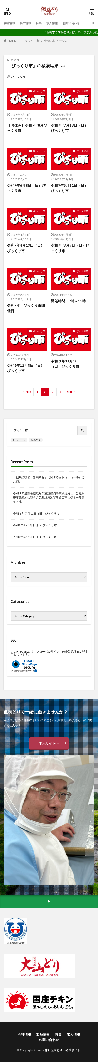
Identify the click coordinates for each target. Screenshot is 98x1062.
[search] (82, 430)
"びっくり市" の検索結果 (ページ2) (46, 40)
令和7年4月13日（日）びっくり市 (25, 248)
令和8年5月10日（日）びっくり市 (35, 537)
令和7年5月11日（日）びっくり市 (69, 188)
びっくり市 (39, 91)
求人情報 (52, 23)
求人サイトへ (49, 743)
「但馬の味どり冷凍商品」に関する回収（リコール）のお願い (48, 479)
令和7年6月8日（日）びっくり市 (26, 188)
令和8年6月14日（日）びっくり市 (35, 525)
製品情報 (25, 23)
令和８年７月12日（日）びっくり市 (36, 513)
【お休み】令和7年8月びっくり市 (27, 128)
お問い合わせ (71, 23)
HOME (12, 40)
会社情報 (9, 23)
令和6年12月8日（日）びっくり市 (25, 368)
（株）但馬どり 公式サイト (61, 1050)
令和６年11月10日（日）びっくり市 (66, 364)
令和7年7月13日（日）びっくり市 (69, 128)
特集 (39, 23)
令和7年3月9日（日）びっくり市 (70, 248)
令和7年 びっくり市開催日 (26, 308)
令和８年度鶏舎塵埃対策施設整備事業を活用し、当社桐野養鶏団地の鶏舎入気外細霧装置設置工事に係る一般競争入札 (48, 497)
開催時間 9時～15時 (68, 301)
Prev (28, 392)
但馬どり (35, 439)
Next (69, 392)
